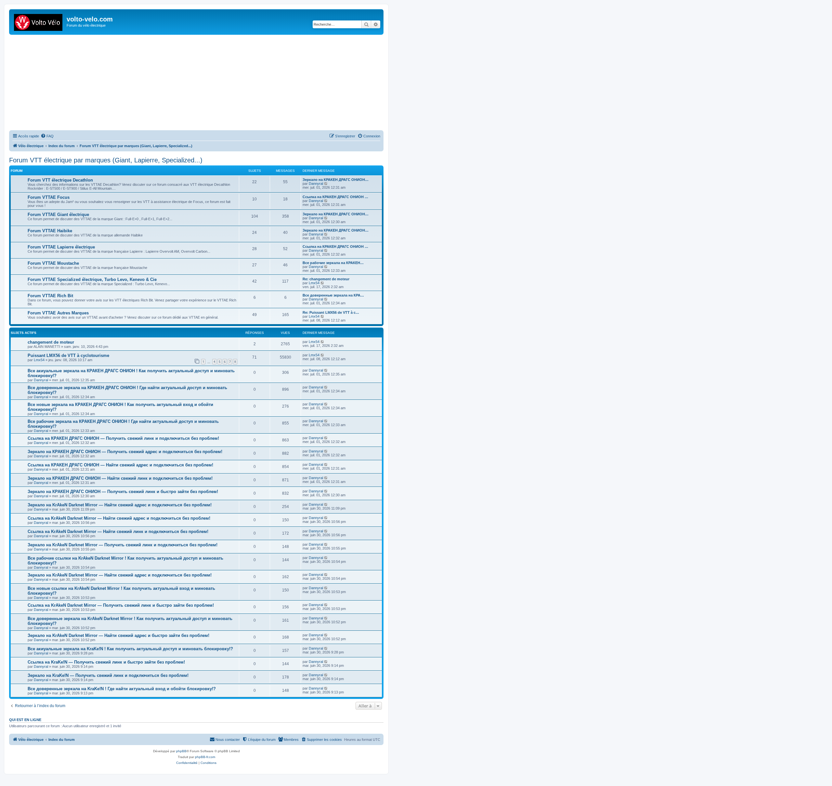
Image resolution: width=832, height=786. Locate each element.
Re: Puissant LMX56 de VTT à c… (331, 312)
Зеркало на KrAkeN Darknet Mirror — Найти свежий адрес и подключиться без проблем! (120, 504)
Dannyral (316, 183)
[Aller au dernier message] (322, 342)
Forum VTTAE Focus (49, 197)
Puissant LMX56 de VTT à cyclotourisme (68, 355)
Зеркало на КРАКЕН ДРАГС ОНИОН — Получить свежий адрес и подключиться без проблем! (125, 451)
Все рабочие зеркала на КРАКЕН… (333, 263)
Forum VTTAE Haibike (50, 230)
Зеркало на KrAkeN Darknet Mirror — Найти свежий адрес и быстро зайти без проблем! (118, 635)
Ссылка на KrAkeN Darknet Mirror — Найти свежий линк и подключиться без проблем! (118, 531)
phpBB (181, 751)
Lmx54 (314, 283)
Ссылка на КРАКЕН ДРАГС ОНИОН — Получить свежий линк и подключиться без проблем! (123, 438)
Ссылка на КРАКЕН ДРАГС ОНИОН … (335, 197)
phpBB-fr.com (205, 757)
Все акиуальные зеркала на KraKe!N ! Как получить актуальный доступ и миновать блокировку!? (130, 648)
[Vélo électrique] (39, 21)
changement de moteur (51, 342)
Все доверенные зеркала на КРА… (333, 295)
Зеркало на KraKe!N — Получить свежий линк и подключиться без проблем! (108, 675)
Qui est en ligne (25, 720)
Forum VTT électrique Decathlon (60, 180)
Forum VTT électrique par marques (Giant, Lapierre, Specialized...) (105, 160)
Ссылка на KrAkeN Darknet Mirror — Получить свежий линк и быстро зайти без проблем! (121, 605)
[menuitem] (47, 136)
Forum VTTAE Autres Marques (58, 313)
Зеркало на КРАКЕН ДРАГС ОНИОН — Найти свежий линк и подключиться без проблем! (120, 478)
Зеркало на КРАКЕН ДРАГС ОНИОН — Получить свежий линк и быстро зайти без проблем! (123, 491)
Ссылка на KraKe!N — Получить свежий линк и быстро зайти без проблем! (106, 662)
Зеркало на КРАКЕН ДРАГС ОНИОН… (336, 180)
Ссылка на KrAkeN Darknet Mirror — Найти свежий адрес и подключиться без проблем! (119, 518)
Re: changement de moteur (326, 279)
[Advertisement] (204, 83)
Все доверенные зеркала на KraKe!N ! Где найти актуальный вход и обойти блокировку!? (122, 688)
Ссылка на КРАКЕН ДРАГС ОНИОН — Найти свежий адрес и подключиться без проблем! (120, 465)
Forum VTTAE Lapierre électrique (61, 247)
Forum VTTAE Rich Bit (50, 295)
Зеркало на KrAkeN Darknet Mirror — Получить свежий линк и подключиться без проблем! (122, 544)
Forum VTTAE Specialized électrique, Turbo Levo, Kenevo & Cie (92, 279)
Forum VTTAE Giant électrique (58, 214)
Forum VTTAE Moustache (53, 263)
